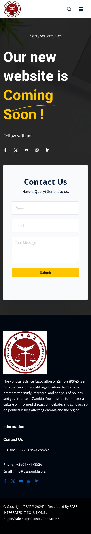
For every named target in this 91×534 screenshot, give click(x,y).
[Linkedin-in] (48, 150)
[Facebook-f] (5, 150)
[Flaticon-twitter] (16, 150)
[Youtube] (26, 150)
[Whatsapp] (37, 150)
